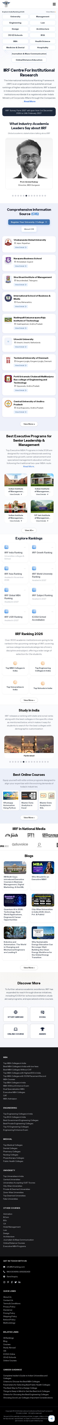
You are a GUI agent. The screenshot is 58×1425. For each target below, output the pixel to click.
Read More (29, 101)
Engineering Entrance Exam (15, 1130)
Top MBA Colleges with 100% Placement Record (24, 1076)
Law (5, 1230)
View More (51, 12)
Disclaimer (7, 1310)
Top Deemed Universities (14, 1195)
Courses (6, 1344)
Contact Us (8, 1300)
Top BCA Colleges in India (14, 1117)
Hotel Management (12, 1227)
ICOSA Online (9, 1354)
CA (4, 1223)
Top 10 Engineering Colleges (16, 1127)
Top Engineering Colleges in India (18, 1114)
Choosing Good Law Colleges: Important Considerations (28, 1397)
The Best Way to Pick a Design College (20, 1388)
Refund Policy (9, 1319)
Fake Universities (10, 1199)
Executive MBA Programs (14, 1246)
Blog (5, 1341)
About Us (7, 1297)
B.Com (6, 1217)
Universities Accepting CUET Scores (19, 1183)
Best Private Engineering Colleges (18, 1123)
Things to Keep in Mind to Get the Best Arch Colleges (26, 1391)
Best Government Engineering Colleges (20, 1120)
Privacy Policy (9, 1306)
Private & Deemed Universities (16, 1189)
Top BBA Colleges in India (14, 1082)
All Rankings (8, 1338)
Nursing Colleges (10, 1155)
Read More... (29, 466)
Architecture (8, 1236)
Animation (7, 1214)
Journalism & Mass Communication (18, 1240)
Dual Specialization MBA (14, 1089)
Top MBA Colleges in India (14, 1063)
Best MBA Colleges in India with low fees (20, 1066)
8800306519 (12, 1271)
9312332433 (25, 1271)
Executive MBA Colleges (14, 1092)
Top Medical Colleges (12, 1145)
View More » (29, 700)
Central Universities (11, 1179)
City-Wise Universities (12, 1186)
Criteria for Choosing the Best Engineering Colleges (26, 1394)
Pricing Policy (9, 1313)
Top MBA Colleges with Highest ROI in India (22, 1073)
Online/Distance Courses (14, 1243)
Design (6, 1233)
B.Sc (5, 1220)
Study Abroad (9, 1347)
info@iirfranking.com (16, 1267)
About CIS (29, 229)
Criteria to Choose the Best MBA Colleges (21, 1381)
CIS (4, 1351)
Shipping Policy (10, 1316)
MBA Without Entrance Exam (16, 1086)
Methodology (9, 1323)
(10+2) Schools (9, 1357)
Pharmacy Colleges (11, 1151)
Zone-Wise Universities (13, 1192)
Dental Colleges (10, 1148)
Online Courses (9, 1360)
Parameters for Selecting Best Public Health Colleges (26, 1385)
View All (29, 530)
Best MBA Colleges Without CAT (17, 1069)
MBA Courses (9, 1079)
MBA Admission (10, 1099)
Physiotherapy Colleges (13, 1158)
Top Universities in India (13, 1176)
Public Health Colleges (13, 1161)
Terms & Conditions (11, 1303)
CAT (5, 1095)
